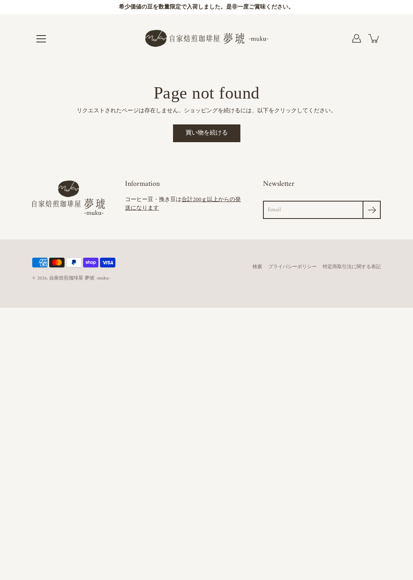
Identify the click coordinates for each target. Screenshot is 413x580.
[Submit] (372, 210)
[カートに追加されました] (374, 38)
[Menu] (41, 38)
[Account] (356, 38)
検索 (257, 267)
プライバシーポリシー (292, 267)
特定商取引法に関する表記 (352, 267)
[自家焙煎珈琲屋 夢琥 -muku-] (206, 38)
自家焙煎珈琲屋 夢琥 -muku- (79, 278)
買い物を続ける (207, 133)
